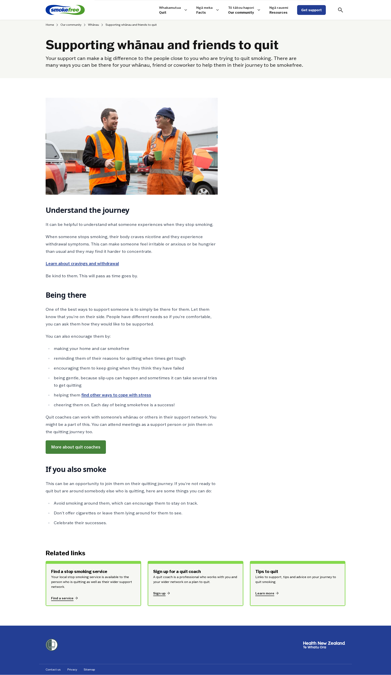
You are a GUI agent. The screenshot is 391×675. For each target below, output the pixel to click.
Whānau (93, 25)
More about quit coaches (75, 447)
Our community (70, 25)
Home (50, 25)
